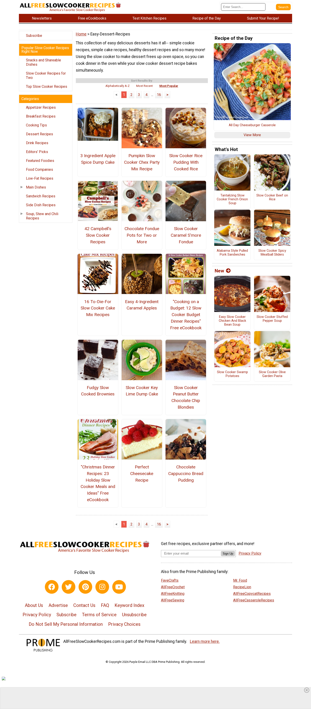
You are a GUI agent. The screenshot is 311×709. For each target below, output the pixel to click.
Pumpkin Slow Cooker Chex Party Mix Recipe (142, 162)
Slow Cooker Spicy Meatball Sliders (272, 252)
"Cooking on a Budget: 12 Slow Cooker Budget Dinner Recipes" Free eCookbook (185, 314)
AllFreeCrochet (173, 587)
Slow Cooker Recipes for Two (46, 75)
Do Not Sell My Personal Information (66, 624)
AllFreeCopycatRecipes (252, 593)
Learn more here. (205, 641)
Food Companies (39, 169)
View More (252, 135)
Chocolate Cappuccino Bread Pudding (185, 473)
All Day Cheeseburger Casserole (252, 125)
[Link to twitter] (68, 587)
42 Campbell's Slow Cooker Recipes (97, 235)
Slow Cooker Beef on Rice (272, 197)
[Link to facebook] (52, 587)
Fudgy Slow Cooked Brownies (98, 391)
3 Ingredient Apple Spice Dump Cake (97, 159)
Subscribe (34, 35)
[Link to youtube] (119, 587)
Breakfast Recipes (41, 116)
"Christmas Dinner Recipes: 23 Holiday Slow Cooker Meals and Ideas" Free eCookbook (98, 483)
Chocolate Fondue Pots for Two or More (142, 235)
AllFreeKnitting (172, 593)
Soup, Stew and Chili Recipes (42, 216)
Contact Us (84, 605)
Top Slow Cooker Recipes (46, 86)
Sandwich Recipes (40, 196)
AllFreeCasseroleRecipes (253, 600)
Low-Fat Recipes (39, 178)
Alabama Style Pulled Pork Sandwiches (232, 252)
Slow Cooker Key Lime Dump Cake (142, 391)
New (219, 271)
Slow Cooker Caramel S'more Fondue (186, 235)
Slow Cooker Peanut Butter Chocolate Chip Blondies (185, 397)
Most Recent (144, 86)
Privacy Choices (124, 624)
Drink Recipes (37, 143)
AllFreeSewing (172, 600)
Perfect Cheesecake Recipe (141, 473)
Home (81, 34)
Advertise (58, 605)
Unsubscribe (134, 614)
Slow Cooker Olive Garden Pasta (272, 374)
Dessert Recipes (39, 134)
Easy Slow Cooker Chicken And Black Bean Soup (232, 320)
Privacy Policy (37, 614)
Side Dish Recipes (41, 205)
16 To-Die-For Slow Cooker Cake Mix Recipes (98, 308)
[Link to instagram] (102, 587)
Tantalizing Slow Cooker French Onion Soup (232, 199)
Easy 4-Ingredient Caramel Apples (141, 305)
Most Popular (168, 86)
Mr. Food (240, 580)
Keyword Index (129, 605)
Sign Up (228, 553)
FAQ (105, 605)
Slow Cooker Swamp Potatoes (232, 374)
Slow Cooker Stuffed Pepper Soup (272, 319)
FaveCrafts (169, 580)
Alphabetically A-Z (117, 86)
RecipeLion (242, 587)
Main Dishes (36, 187)
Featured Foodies (40, 160)
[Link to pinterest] (85, 587)
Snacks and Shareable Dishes (43, 62)
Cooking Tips (36, 125)
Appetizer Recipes (41, 107)
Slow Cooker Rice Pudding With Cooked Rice (185, 162)
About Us (34, 605)
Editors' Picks (37, 152)
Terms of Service (99, 614)
